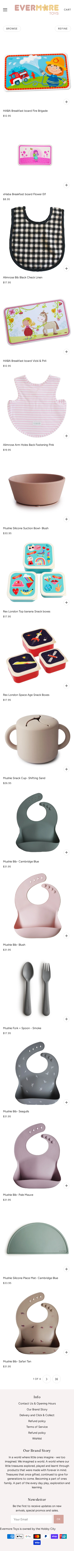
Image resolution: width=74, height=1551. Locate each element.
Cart (67, 9)
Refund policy (37, 1421)
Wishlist (37, 1438)
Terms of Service (37, 1427)
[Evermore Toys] (37, 9)
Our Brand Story (37, 1409)
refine (63, 28)
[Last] (56, 1379)
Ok (59, 1519)
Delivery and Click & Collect (37, 1415)
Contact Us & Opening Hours (37, 1403)
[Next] (47, 1379)
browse (12, 28)
